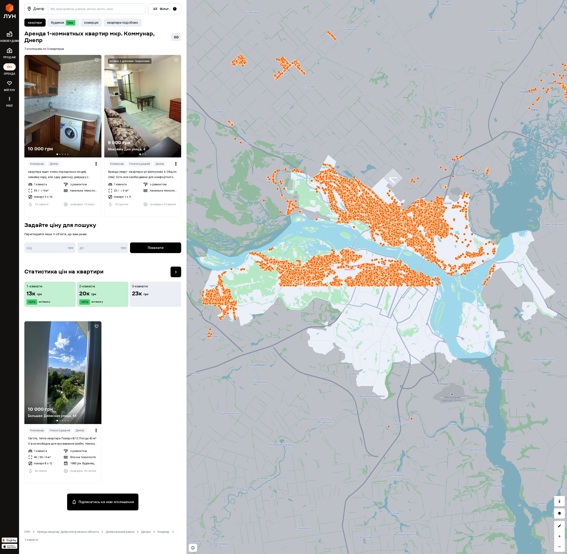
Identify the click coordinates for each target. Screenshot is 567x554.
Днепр (54, 163)
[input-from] (50, 247)
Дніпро (146, 531)
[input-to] (102, 247)
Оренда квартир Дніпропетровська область (68, 531)
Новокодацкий (139, 163)
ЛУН (27, 531)
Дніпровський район (120, 531)
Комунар (163, 531)
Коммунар (37, 163)
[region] (376, 277)
